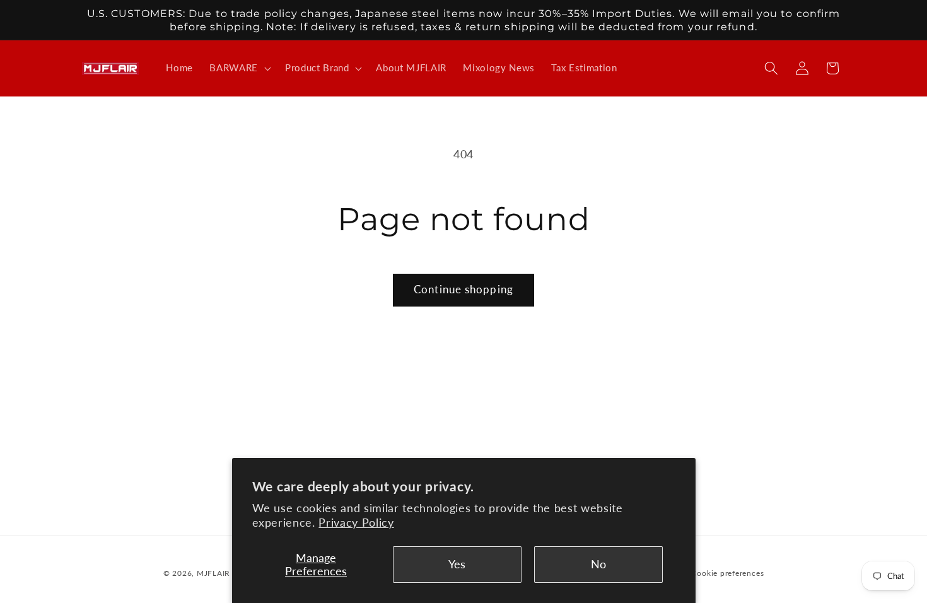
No (598, 564)
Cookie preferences (727, 573)
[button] (239, 68)
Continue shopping (463, 289)
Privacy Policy (356, 522)
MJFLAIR (213, 573)
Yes (456, 564)
